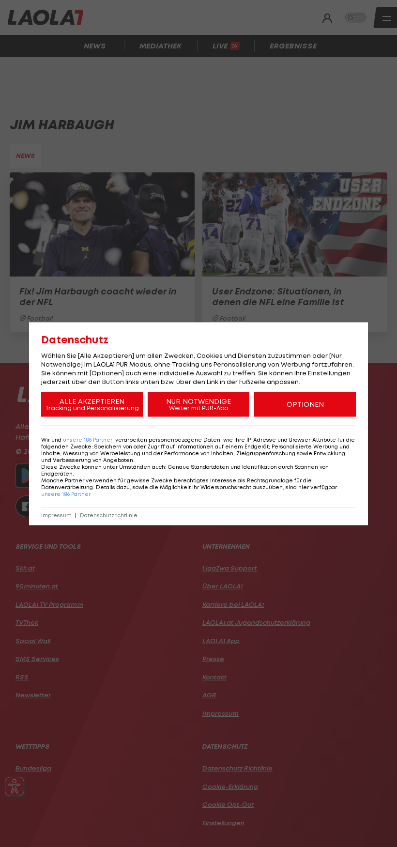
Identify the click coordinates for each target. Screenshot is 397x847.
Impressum (56, 515)
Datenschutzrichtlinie (108, 515)
